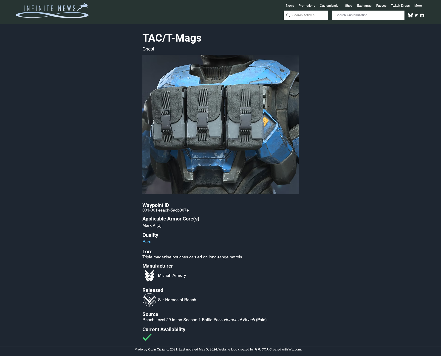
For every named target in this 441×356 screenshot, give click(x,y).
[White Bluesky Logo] (410, 15)
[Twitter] (416, 15)
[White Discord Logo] (422, 15)
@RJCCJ (261, 349)
